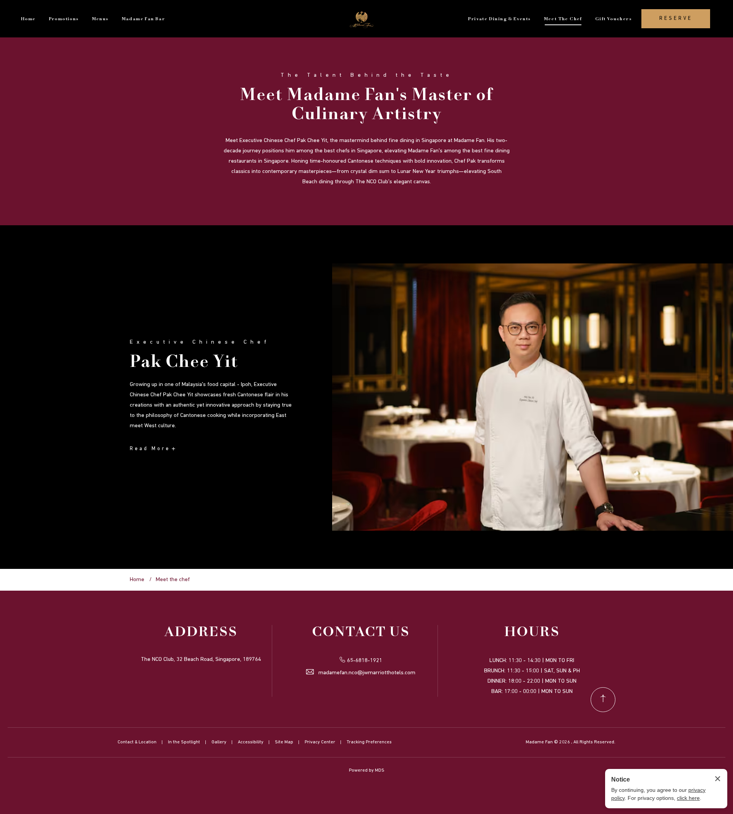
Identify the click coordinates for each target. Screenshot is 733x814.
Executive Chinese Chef (200, 342)
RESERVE (676, 18)
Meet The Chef (563, 18)
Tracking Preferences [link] (369, 742)
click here (688, 798)
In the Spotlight (184, 742)
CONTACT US (361, 632)
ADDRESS (200, 632)
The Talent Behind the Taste (367, 75)
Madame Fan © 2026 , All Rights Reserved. (570, 742)
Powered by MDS (366, 770)
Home (28, 18)
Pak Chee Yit (184, 362)
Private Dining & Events (499, 18)
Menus (100, 18)
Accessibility (250, 742)
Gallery (219, 742)
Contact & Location (137, 742)
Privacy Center (320, 742)
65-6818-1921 (364, 661)
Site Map (284, 742)
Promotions (64, 18)
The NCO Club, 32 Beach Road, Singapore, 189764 (201, 659)
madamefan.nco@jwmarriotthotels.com (366, 673)
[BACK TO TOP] (603, 699)
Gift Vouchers (613, 18)
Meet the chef (173, 580)
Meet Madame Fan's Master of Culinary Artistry (366, 105)
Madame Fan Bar (143, 18)
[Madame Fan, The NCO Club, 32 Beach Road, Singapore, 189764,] (362, 19)
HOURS (532, 632)
